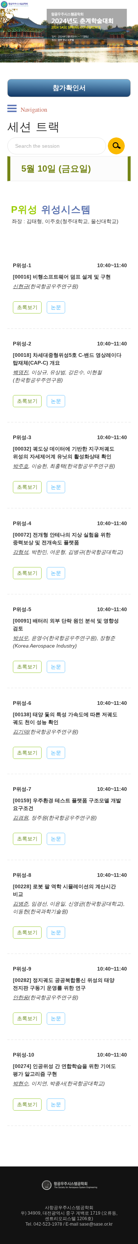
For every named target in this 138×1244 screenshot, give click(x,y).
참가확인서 (69, 88)
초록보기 (27, 307)
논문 (56, 307)
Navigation (34, 109)
